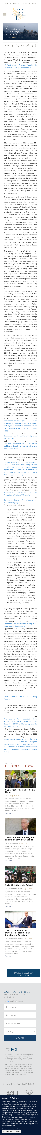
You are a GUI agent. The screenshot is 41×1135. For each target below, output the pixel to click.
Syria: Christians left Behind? (19, 885)
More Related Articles (23, 974)
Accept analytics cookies (11, 1131)
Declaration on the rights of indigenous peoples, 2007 (20, 437)
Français (34, 3)
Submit (20, 1038)
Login (6, 3)
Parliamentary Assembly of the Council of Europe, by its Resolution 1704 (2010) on (20, 468)
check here (9, 1123)
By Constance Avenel (11, 843)
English (25, 3)
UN (6, 27)
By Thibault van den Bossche (14, 889)
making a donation (30, 1117)
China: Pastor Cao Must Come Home (20, 790)
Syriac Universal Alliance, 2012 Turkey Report (20, 697)
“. (20, 66)
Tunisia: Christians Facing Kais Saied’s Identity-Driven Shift (20, 838)
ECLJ (9, 37)
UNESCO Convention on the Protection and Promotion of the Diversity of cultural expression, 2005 (20, 446)
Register (16, 3)
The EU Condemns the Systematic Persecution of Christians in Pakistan (18, 932)
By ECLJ (7, 796)
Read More (9, 813)
